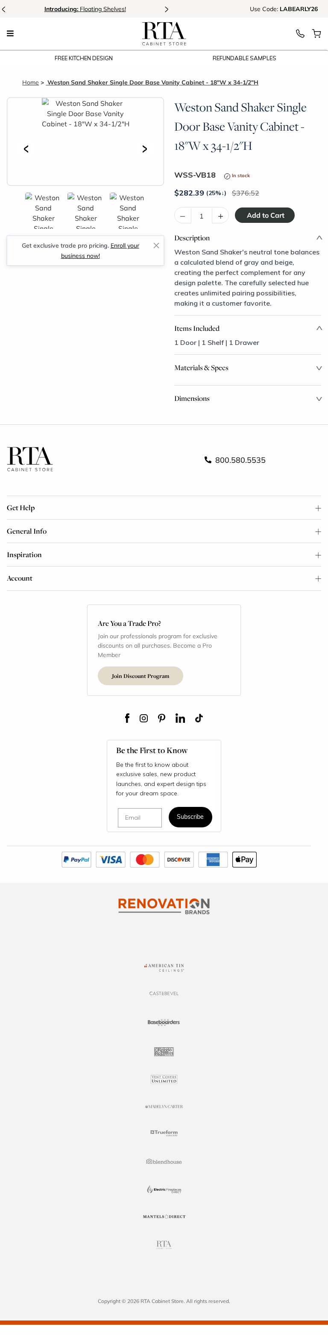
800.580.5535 (239, 460)
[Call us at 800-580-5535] (300, 36)
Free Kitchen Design (84, 58)
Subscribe (190, 817)
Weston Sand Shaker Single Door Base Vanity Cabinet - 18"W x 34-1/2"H (152, 82)
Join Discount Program (140, 676)
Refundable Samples (244, 58)
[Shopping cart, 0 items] (316, 36)
